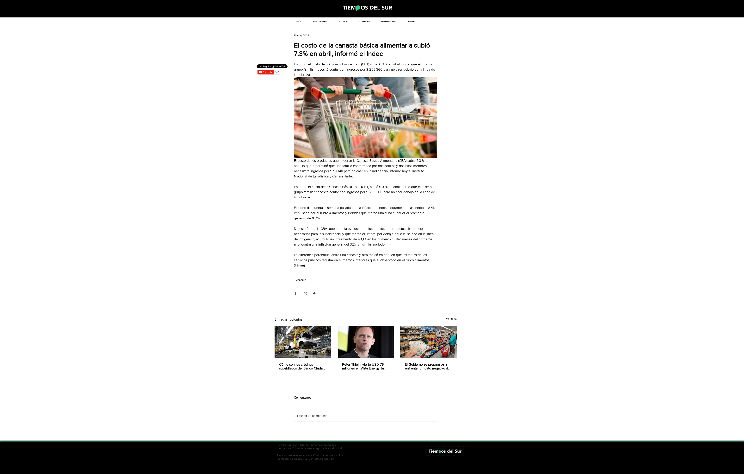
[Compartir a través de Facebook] (296, 293)
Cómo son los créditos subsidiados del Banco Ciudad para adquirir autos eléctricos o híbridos (302, 366)
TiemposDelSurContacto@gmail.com (312, 458)
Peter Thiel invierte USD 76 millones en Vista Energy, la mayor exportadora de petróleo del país (363, 366)
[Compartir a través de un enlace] (315, 293)
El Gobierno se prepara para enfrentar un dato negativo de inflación (427, 366)
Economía (300, 279)
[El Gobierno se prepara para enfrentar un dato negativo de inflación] (428, 342)
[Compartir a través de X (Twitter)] (305, 293)
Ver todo (451, 318)
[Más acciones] (435, 35)
